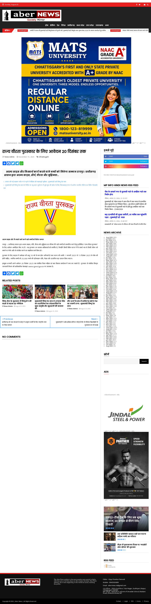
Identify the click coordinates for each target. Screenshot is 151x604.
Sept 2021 (109, 328)
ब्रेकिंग (52, 25)
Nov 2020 (109, 343)
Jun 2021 (109, 332)
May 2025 (109, 260)
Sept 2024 (109, 272)
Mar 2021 (109, 337)
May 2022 (109, 315)
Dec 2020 (109, 341)
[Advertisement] (126, 382)
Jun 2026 (109, 240)
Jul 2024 (109, 276)
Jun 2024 (109, 277)
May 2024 (109, 279)
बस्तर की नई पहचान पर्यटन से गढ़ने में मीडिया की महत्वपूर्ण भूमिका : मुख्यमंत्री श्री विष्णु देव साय (35, 181)
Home (139, 601)
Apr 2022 (109, 317)
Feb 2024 (109, 283)
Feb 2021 (109, 338)
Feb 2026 (109, 246)
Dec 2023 (109, 286)
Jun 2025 (109, 259)
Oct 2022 (109, 308)
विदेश (63, 25)
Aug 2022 (109, 311)
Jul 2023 (109, 294)
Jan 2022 (109, 321)
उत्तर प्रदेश (90, 25)
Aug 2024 (109, 274)
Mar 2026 (109, 245)
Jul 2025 (109, 257)
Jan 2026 (109, 248)
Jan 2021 (109, 340)
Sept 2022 (109, 309)
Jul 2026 (109, 239)
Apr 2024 (109, 280)
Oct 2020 (109, 344)
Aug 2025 (109, 256)
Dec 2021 (109, 323)
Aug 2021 (109, 329)
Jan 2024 (109, 285)
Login (126, 601)
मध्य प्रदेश (80, 25)
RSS (132, 601)
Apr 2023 (109, 298)
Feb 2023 (109, 302)
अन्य (107, 25)
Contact (118, 601)
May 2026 (109, 242)
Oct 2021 (109, 326)
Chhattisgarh (90, 30)
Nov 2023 (109, 288)
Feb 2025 (109, 265)
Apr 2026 (109, 243)
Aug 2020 (109, 346)
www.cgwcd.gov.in (36, 266)
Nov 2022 (109, 306)
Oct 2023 (109, 289)
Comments (111, 567)
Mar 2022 (109, 318)
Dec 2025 (109, 250)
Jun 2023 (109, 295)
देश (58, 25)
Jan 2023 (109, 303)
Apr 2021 (109, 335)
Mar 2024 (109, 282)
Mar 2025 (109, 263)
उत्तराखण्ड (99, 25)
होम (46, 25)
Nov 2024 (109, 269)
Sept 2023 (109, 291)
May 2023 (109, 297)
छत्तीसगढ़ (71, 25)
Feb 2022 (109, 320)
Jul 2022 (109, 312)
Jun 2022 (109, 314)
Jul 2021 (109, 331)
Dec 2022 (109, 305)
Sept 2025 (109, 254)
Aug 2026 (109, 237)
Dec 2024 (109, 268)
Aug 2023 (109, 292)
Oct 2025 (109, 253)
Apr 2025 (109, 262)
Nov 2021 (109, 324)
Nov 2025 (109, 251)
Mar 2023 (109, 300)
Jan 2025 (109, 266)
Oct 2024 (109, 271)
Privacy (146, 601)
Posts (109, 565)
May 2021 (109, 334)
